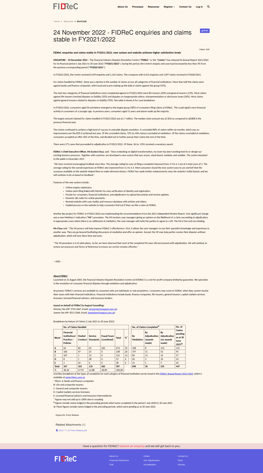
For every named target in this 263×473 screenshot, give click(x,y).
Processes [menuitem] (137, 6)
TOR (111, 464)
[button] (208, 5)
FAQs (180, 460)
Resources (68, 21)
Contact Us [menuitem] (185, 6)
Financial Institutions (119, 460)
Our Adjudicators (152, 460)
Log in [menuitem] (199, 6)
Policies (181, 464)
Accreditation (150, 464)
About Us (113, 456)
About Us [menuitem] (123, 6)
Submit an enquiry (132, 446)
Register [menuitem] (168, 6)
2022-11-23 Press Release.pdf (72, 430)
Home (57, 21)
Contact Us (183, 456)
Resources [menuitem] (153, 6)
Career (147, 456)
